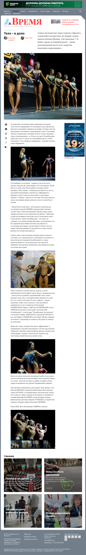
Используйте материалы (12, 539)
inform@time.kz (49, 540)
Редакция (56, 11)
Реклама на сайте (69, 158)
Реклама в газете (30, 537)
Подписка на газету (30, 539)
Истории (15, 11)
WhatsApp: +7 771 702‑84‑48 (53, 542)
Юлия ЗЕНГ (29, 38)
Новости (7, 11)
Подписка (7, 13)
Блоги (23, 11)
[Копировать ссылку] (6, 142)
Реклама (65, 11)
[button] (53, 411)
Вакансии (17, 13)
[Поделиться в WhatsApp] (6, 133)
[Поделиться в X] (6, 138)
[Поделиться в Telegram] (6, 129)
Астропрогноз (33, 11)
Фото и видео (45, 11)
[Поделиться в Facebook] (6, 124)
